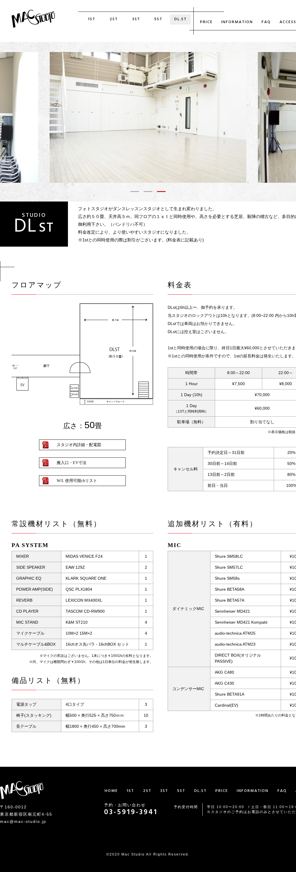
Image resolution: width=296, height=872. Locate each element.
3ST (136, 19)
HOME (111, 791)
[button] (134, 191)
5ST (158, 19)
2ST (114, 19)
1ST (91, 19)
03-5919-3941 (131, 813)
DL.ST (180, 19)
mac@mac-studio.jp (23, 821)
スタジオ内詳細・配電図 (79, 445)
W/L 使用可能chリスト (77, 481)
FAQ (266, 22)
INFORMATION (237, 22)
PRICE (206, 22)
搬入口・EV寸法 (71, 463)
